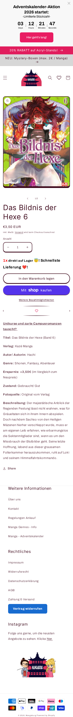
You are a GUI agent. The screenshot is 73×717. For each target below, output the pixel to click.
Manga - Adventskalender (26, 536)
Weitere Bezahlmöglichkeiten (36, 300)
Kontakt (13, 508)
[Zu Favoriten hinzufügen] (36, 311)
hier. (50, 638)
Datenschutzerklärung (23, 581)
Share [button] (12, 468)
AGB (11, 590)
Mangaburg (31, 715)
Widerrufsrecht (18, 571)
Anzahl (7, 238)
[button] (5, 77)
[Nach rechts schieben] (45, 198)
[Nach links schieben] (27, 198)
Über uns (14, 499)
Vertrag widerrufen (27, 608)
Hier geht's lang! (36, 37)
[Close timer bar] (69, 3)
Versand (19, 232)
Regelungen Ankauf (21, 517)
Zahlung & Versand (21, 599)
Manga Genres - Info (22, 527)
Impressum (16, 562)
